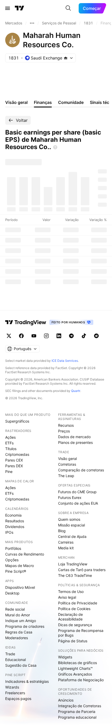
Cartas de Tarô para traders (81, 569)
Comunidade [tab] (71, 102)
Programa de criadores (24, 626)
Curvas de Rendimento (24, 554)
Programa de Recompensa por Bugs (80, 632)
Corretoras (67, 464)
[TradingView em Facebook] (21, 335)
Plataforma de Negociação (81, 680)
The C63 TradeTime (75, 575)
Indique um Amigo (20, 620)
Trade (10, 654)
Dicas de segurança (75, 625)
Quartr (75, 391)
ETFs (9, 443)
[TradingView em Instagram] (46, 335)
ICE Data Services (65, 361)
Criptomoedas (17, 454)
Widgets (65, 657)
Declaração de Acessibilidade (70, 616)
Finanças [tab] (43, 102)
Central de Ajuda (72, 536)
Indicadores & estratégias (27, 681)
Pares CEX (14, 460)
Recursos (66, 425)
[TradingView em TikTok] (84, 335)
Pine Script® (15, 571)
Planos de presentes (75, 442)
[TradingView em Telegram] (71, 335)
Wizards (12, 687)
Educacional (15, 659)
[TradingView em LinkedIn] (59, 335)
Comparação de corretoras (81, 470)
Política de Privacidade (77, 603)
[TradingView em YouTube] (34, 335)
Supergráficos (17, 421)
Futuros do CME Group (77, 492)
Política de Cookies (74, 608)
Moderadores (16, 638)
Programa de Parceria (76, 711)
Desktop (12, 593)
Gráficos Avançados (75, 674)
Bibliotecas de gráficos (77, 662)
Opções (11, 560)
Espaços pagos (18, 698)
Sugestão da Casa (20, 665)
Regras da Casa (18, 632)
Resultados (14, 521)
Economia (13, 515)
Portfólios (13, 548)
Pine (9, 471)
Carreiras (65, 542)
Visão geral (67, 458)
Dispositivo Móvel (20, 587)
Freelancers (15, 693)
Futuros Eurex (70, 497)
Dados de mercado (74, 437)
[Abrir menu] (7, 8)
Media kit (66, 548)
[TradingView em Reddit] (96, 335)
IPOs (9, 532)
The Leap (66, 475)
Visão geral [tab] (16, 102)
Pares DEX (14, 466)
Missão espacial (71, 525)
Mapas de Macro (19, 565)
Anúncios (65, 700)
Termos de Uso (71, 591)
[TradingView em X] (9, 335)
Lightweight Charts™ (75, 668)
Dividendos (14, 526)
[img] (65, 58)
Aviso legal (67, 597)
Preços (64, 431)
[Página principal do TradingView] (19, 8)
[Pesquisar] (68, 8)
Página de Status (72, 641)
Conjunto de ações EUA (78, 503)
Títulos (10, 448)
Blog (62, 531)
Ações (10, 437)
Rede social (15, 609)
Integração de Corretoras (79, 706)
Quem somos (69, 519)
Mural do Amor (17, 615)
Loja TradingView (72, 564)
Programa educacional (77, 717)
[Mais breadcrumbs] (32, 23)
